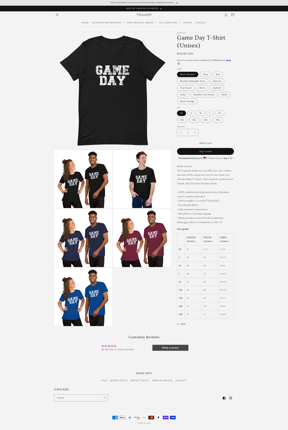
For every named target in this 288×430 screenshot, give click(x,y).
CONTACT (181, 380)
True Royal (186, 88)
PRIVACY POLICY (140, 380)
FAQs (104, 380)
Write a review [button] (170, 347)
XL (219, 113)
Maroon (217, 81)
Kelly (224, 94)
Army (183, 94)
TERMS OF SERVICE (162, 380)
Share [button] (183, 324)
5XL (218, 120)
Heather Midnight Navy (192, 81)
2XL (182, 120)
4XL (206, 120)
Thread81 (147, 423)
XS (181, 113)
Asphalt (217, 88)
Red (218, 74)
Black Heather (187, 74)
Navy (205, 74)
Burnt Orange (187, 101)
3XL (194, 120)
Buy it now (206, 151)
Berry (202, 88)
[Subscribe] (104, 397)
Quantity (181, 127)
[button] (57, 14)
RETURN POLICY (119, 380)
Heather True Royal (204, 94)
